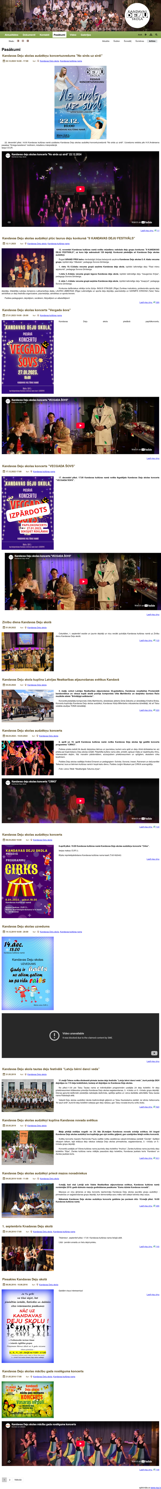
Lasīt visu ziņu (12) (149, 640)
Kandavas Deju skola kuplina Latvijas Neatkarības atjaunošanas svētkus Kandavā (60, 679)
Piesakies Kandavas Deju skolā (24, 1279)
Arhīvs (152, 41)
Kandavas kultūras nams (71, 61)
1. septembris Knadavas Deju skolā (27, 1226)
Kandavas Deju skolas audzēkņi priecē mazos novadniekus (44, 1173)
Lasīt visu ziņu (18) (149, 1469)
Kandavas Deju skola (49, 61)
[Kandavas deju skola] (137, 17)
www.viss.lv (156, 1487)
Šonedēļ (127, 41)
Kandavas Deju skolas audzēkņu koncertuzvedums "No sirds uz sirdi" (52, 55)
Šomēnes (139, 41)
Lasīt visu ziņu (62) (149, 1106)
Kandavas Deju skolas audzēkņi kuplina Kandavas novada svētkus (50, 1120)
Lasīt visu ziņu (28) (149, 302)
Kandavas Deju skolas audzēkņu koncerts (32, 730)
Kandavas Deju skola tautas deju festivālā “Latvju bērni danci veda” (51, 1069)
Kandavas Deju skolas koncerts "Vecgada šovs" (36, 310)
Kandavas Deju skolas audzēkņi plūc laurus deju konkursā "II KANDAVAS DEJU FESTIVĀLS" (68, 238)
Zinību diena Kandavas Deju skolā (26, 622)
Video (73, 34)
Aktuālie (105, 41)
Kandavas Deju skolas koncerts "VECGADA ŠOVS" (38, 466)
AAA (140, 34)
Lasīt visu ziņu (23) (149, 710)
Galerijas (86, 34)
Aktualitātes (11, 34)
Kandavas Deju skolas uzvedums (26, 926)
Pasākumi (59, 34)
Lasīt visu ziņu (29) (149, 1205)
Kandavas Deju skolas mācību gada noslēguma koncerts (43, 1371)
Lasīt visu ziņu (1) (150, 230)
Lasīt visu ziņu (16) (149, 1246)
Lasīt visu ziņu (153, 458)
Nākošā (18, 1479)
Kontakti (44, 34)
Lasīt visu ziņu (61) (149, 1158)
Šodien (116, 41)
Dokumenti (29, 34)
